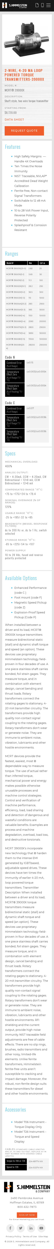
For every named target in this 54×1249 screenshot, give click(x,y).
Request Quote (24, 130)
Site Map (43, 1236)
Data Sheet (14, 119)
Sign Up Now (27, 1215)
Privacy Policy (13, 1236)
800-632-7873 (27, 1207)
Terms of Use (30, 1236)
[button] (27, 39)
